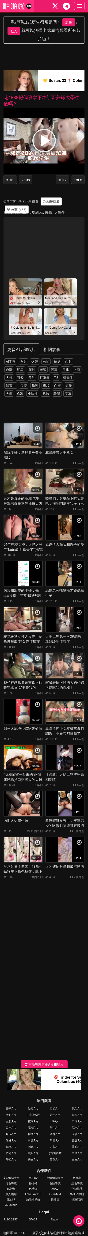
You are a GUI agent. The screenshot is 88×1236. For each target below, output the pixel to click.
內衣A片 (55, 1146)
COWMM (55, 1194)
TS (56, 377)
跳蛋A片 (77, 1108)
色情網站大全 (54, 1178)
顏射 (31, 369)
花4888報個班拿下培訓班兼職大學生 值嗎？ (42, 100)
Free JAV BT (33, 1194)
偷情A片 (33, 1134)
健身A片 (55, 1134)
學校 (46, 385)
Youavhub (10, 1205)
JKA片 (55, 1121)
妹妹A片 (11, 1140)
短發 (68, 385)
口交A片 (11, 1127)
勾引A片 (55, 1140)
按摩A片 (33, 1121)
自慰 (23, 361)
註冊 (68, 22)
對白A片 (55, 1115)
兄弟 (45, 393)
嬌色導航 (77, 1183)
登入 (14, 31)
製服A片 (77, 1115)
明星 (20, 369)
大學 (9, 393)
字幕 (68, 393)
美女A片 (33, 1159)
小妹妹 (33, 393)
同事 (54, 369)
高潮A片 (33, 1127)
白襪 (57, 385)
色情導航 (55, 1183)
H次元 (11, 1188)
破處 (57, 361)
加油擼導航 (33, 1199)
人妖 (9, 377)
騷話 (57, 393)
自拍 (46, 361)
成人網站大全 (11, 1178)
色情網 (33, 1188)
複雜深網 (77, 1199)
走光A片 (77, 1159)
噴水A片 (33, 1153)
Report (55, 1219)
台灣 (9, 369)
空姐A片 (55, 1108)
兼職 (48, 212)
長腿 (65, 369)
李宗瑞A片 (54, 1153)
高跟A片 (55, 1159)
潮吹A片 (33, 1146)
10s (26, 179)
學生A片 (55, 1127)
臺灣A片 (11, 1108)
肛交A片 (77, 1127)
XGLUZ (33, 1178)
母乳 (35, 385)
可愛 (20, 377)
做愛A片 (33, 1108)
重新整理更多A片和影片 (45, 1064)
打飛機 (45, 377)
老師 (43, 369)
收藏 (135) (18, 209)
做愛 (34, 361)
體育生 (11, 385)
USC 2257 (11, 1219)
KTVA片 (11, 1134)
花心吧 (11, 1199)
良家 (23, 385)
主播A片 (77, 1153)
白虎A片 (33, 1140)
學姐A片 (11, 1159)
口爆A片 (77, 1121)
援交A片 (77, 1140)
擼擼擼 (33, 1183)
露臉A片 (77, 1146)
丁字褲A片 (33, 1115)
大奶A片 (11, 1115)
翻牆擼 (55, 1199)
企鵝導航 (77, 1188)
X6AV (54, 1188)
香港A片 (11, 1153)
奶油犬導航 (77, 1194)
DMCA (33, 1219)
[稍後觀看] (78, 1221)
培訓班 (37, 212)
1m (11, 179)
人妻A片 (77, 1134)
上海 (76, 369)
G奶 (20, 393)
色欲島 (77, 1178)
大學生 (59, 212)
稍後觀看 (53, 201)
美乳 (31, 377)
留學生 (68, 377)
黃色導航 (11, 1183)
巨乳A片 (11, 1121)
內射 (68, 361)
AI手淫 (10, 361)
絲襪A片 (11, 1146)
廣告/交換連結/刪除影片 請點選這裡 (58, 1232)
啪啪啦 (8, 1232)
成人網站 (11, 1194)
